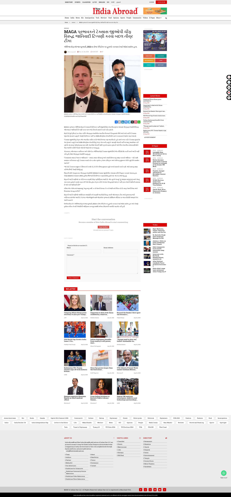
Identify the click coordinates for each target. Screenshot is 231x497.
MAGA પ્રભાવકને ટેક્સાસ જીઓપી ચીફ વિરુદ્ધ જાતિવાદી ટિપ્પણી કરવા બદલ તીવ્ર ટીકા (98, 22)
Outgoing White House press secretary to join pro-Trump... (75, 313)
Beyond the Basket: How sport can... (154, 111)
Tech (97, 18)
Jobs (160, 60)
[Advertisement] (76, 11)
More (158, 18)
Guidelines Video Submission (75, 476)
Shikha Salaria (94, 317)
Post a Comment (73, 278)
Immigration (89, 18)
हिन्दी (108, 2)
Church (146, 447)
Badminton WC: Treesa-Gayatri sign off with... (154, 131)
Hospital (147, 450)
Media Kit (69, 463)
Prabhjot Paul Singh (69, 344)
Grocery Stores (149, 461)
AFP (65, 317)
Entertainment (149, 455)
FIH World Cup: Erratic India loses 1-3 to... (75, 340)
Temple (146, 458)
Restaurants (148, 441)
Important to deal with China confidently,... (152, 106)
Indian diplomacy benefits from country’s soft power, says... (100, 341)
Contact (93, 466)
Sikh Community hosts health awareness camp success (159, 249)
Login (151, 2)
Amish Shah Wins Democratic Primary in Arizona (160, 191)
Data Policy (94, 457)
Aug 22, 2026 (84, 317)
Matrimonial (149, 60)
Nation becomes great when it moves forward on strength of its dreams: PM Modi (160, 163)
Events (77, 2)
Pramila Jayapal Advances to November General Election (159, 173)
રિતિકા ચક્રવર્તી (71, 52)
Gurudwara (147, 466)
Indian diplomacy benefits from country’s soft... (153, 120)
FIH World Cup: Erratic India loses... (154, 115)
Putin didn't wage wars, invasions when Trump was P (159, 270)
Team (68, 454)
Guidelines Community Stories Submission (76, 472)
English (102, 2)
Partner (68, 460)
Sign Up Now (103, 227)
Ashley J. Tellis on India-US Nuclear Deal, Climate (159, 242)
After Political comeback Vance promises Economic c (159, 263)
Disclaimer (94, 463)
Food (110, 18)
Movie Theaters (149, 464)
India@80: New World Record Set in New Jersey (160, 153)
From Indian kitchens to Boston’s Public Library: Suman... (100, 398)
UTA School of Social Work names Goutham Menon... (127, 369)
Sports (122, 18)
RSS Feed (121, 455)
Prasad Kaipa (120, 317)
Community (137, 18)
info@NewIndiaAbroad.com (75, 451)
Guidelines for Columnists (74, 468)
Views (154, 150)
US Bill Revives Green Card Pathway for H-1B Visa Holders (159, 182)
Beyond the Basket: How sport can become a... (128, 313)
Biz (82, 18)
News (78, 18)
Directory (69, 2)
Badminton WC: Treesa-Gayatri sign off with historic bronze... (75, 369)
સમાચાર (74, 22)
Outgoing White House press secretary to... (152, 100)
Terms (93, 460)
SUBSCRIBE (161, 2)
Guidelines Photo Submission (75, 479)
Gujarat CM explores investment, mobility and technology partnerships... (127, 398)
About (93, 454)
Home (67, 18)
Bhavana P (120, 373)
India (72, 18)
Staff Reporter (94, 373)
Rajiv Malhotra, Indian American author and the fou (159, 230)
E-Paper (152, 18)
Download (160, 150)
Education (147, 444)
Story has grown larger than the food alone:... (101, 369)
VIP (95, 2)
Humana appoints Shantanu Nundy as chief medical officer (75, 398)
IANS (65, 374)
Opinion (116, 18)
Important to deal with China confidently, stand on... (101, 313)
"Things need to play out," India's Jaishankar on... (127, 340)
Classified (86, 2)
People (128, 18)
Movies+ (104, 18)
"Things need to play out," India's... (154, 126)
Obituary (161, 65)
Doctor (146, 452)
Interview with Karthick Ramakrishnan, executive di (158, 256)
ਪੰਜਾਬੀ (112, 2)
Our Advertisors (71, 466)
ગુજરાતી (118, 2)
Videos (145, 18)
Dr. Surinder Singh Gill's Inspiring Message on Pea (159, 236)
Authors (68, 457)
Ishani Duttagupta (95, 346)
